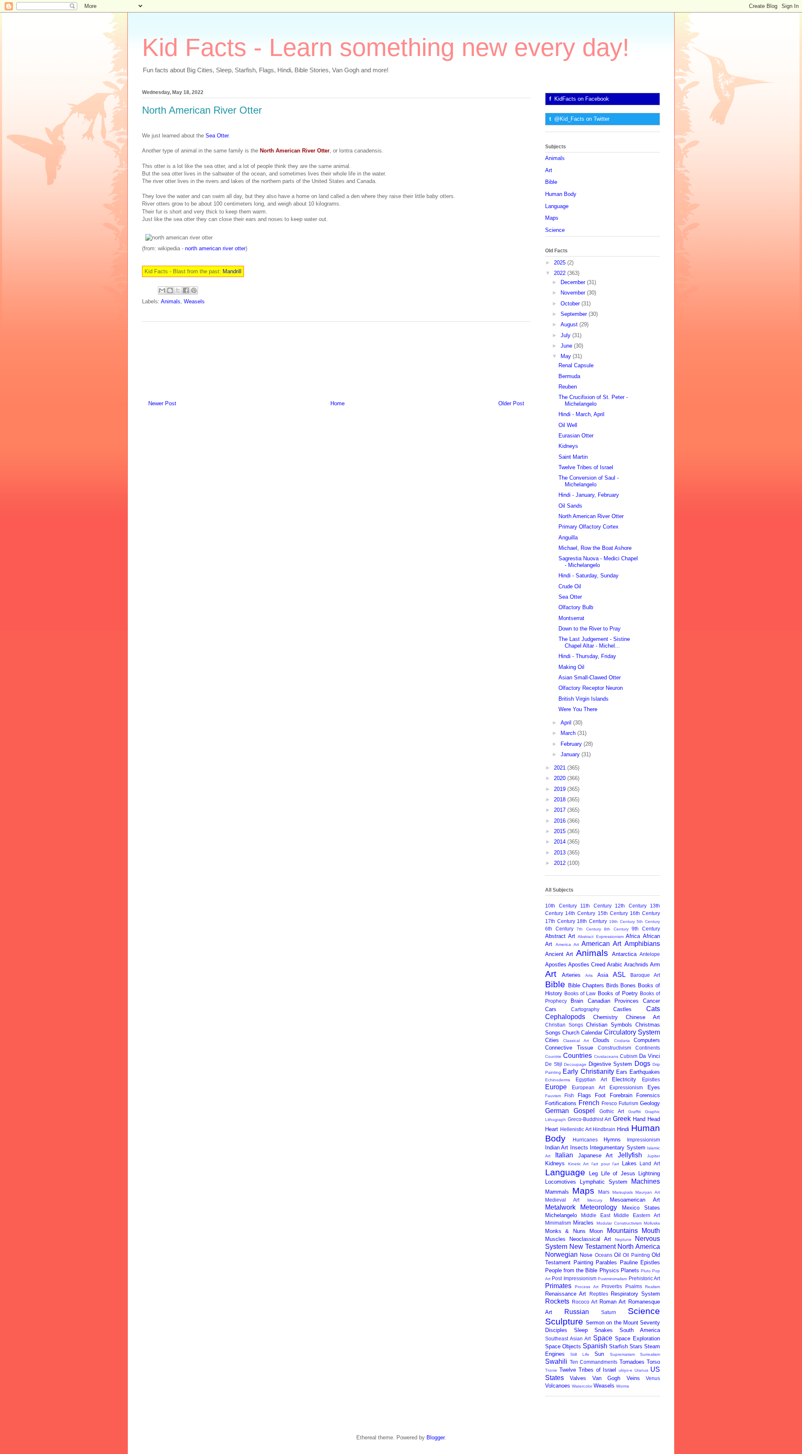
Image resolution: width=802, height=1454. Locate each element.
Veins (633, 1378)
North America (638, 1246)
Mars (603, 1192)
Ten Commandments (594, 1362)
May (567, 356)
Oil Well (567, 425)
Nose (586, 1255)
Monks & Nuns (565, 1231)
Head (653, 1119)
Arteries (571, 975)
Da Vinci (649, 1056)
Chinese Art (643, 1017)
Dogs (642, 1063)
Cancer (651, 1001)
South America (639, 1330)
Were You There (577, 709)
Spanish (595, 1346)
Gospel (584, 1110)
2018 (560, 799)
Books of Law (580, 993)
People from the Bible (571, 1270)
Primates (558, 1285)
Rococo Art (584, 1301)
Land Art (650, 1163)
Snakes (603, 1330)
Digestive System (610, 1064)
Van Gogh (606, 1378)
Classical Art (576, 1040)
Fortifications (560, 1103)
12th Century (631, 905)
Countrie (553, 1056)
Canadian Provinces (613, 1001)
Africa (633, 936)
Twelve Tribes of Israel (585, 467)
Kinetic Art (578, 1164)
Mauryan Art (647, 1192)
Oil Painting (636, 1255)
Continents (647, 1047)
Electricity (624, 1079)
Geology (650, 1103)
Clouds (601, 1040)
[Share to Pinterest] (194, 290)
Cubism (628, 1056)
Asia (602, 975)
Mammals (557, 1192)
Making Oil (571, 667)
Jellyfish (630, 1155)
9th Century (646, 928)
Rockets (557, 1301)
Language (557, 206)
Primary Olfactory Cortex (588, 527)
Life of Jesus (618, 1173)
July (566, 335)
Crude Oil (569, 586)
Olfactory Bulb (575, 607)
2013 (560, 852)
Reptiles (598, 1293)
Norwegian (561, 1254)
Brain (577, 1001)
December (574, 282)
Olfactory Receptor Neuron (590, 688)
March (569, 733)
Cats (653, 1008)
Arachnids (636, 964)
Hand (639, 1119)
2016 (560, 821)
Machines (645, 1181)
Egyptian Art (591, 1079)
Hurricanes (585, 1139)
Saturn (608, 1312)
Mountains (622, 1230)
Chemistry (605, 1017)
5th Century (648, 921)
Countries (577, 1055)
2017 (560, 810)
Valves (578, 1378)
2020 (560, 778)
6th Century (559, 928)
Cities (552, 1040)
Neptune (623, 1239)
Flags (584, 1095)
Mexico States (641, 1208)
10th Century (561, 905)
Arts (589, 975)
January (571, 754)
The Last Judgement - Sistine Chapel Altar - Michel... (594, 642)
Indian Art (556, 1147)
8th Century (616, 929)
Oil (617, 1255)
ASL (619, 974)
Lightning (649, 1173)
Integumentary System (617, 1147)
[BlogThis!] (170, 290)
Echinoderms (557, 1080)
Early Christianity (588, 1071)
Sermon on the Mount (612, 1322)
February (572, 744)
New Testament (592, 1246)
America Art (567, 944)
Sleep (581, 1330)
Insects (579, 1147)
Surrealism (650, 1354)
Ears (621, 1072)
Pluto (646, 1270)
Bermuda (569, 376)
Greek (622, 1118)
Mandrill (232, 271)
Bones (628, 985)
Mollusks (652, 1223)
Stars (635, 1346)
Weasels (194, 301)
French (589, 1102)
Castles (622, 1009)
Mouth (651, 1230)
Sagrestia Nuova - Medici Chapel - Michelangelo (598, 561)
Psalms (633, 1286)
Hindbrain (604, 1129)
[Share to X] (178, 290)
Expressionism (626, 1087)
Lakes (629, 1163)
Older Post (511, 403)
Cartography (585, 1009)
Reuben (567, 387)
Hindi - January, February (588, 495)
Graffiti (634, 1111)
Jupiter (653, 1156)
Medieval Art (562, 1199)
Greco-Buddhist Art (589, 1119)
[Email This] (162, 290)
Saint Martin (573, 457)
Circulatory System (632, 1032)
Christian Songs (564, 1024)
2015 (560, 831)
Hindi (623, 1129)
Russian (576, 1311)
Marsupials (622, 1192)
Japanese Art (595, 1155)
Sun (599, 1354)
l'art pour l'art (605, 1164)
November (574, 293)
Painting (583, 1262)
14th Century (580, 913)
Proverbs (612, 1286)
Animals (170, 301)
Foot (600, 1095)
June (567, 346)
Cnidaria (622, 1040)
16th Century (645, 913)
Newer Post (162, 403)
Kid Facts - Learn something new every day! (385, 47)
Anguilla (568, 537)
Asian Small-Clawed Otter (589, 677)
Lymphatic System (603, 1182)
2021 (560, 768)
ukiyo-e (625, 1370)
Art (548, 170)
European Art (588, 1087)
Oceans (603, 1255)
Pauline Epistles (640, 1262)
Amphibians (642, 943)
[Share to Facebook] (186, 290)
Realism (652, 1286)
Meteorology (598, 1207)
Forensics (648, 1095)
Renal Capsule (576, 365)
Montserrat (571, 618)
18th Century (592, 921)
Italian (564, 1155)
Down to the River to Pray (589, 628)
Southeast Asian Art (568, 1338)
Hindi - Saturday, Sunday (588, 575)
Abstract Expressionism (601, 936)
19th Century (622, 921)
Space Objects (563, 1346)
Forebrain (621, 1095)
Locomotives (560, 1182)
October (571, 303)
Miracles (583, 1223)
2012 (560, 863)
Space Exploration (637, 1338)
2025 (560, 262)
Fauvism (553, 1095)
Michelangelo (561, 1215)
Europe (556, 1086)
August (570, 324)
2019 (560, 789)
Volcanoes (557, 1386)
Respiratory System (635, 1294)
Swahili (556, 1361)
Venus (653, 1378)
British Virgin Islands (583, 699)
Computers (647, 1040)
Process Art (586, 1286)
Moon (596, 1231)
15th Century (613, 913)
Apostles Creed (586, 964)
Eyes (653, 1087)
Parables (606, 1262)
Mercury (594, 1200)
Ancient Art (559, 954)
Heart (551, 1129)
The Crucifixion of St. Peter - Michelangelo (593, 400)
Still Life (579, 1354)
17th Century (560, 921)
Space (602, 1338)
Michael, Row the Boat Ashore (595, 548)
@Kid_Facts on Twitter (581, 119)
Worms (622, 1386)
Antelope (650, 954)
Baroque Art (645, 975)
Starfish (618, 1346)
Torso (653, 1362)
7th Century (588, 929)
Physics (609, 1270)
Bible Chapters (586, 985)
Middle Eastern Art (637, 1215)
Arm (655, 964)
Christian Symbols (609, 1025)
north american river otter (215, 248)
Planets (630, 1270)
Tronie (551, 1370)
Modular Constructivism (619, 1223)
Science (555, 230)
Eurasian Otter (576, 435)
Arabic (614, 964)
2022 (560, 273)
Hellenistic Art (575, 1129)
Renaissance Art (565, 1294)
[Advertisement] (336, 357)
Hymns (612, 1139)
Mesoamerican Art (635, 1200)
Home (337, 403)
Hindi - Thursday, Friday (587, 656)
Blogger (435, 1437)
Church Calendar (582, 1032)
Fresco (609, 1103)
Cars (550, 1009)
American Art (601, 943)
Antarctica (624, 954)
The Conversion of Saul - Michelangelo (588, 481)
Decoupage (575, 1064)
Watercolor (582, 1386)
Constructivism (614, 1047)
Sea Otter (217, 135)
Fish (569, 1095)
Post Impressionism (574, 1278)
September (575, 314)
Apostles (555, 964)
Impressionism (643, 1139)
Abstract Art (560, 936)
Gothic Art (611, 1111)
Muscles (555, 1239)
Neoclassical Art (590, 1239)
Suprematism (622, 1354)
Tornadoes (632, 1362)
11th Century (596, 905)
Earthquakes (644, 1072)
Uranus (641, 1370)
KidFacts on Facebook (581, 99)
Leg (593, 1173)
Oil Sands (570, 506)
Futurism (628, 1103)
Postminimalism (612, 1278)
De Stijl (553, 1064)
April (567, 722)
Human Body (560, 194)
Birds (612, 985)
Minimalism (558, 1222)
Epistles (651, 1079)
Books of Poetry (618, 993)
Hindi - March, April (581, 414)
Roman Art (612, 1302)
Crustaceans (606, 1056)
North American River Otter (591, 516)
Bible (551, 182)
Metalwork (560, 1207)
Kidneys (568, 446)
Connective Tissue (569, 1048)
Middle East (595, 1215)
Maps (551, 218)
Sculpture (564, 1321)
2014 (560, 842)
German (557, 1110)
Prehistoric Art (644, 1278)
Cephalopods (565, 1016)
